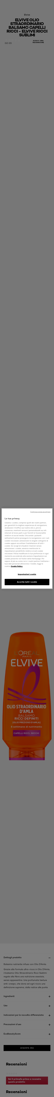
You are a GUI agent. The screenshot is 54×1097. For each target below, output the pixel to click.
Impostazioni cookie (27, 574)
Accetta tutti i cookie (27, 582)
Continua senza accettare (40, 512)
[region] (27, 548)
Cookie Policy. (17, 566)
